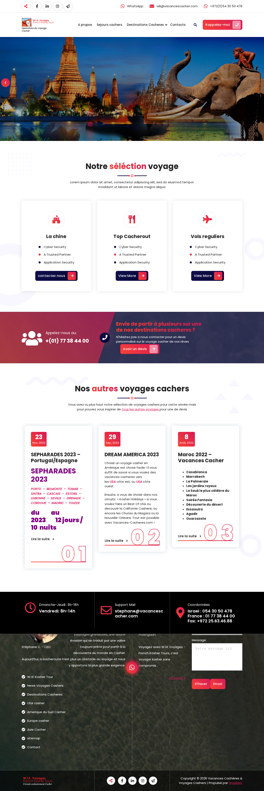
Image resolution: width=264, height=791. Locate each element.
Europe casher (38, 720)
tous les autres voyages (141, 409)
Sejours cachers (109, 25)
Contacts (178, 25)
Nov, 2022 (38, 438)
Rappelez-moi (217, 24)
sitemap (33, 738)
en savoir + (177, 678)
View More (127, 275)
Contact (33, 747)
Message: (199, 640)
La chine (56, 236)
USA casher (36, 703)
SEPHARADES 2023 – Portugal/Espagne (55, 457)
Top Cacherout (131, 236)
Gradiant (235, 783)
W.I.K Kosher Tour (40, 677)
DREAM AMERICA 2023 (132, 454)
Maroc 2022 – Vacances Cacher (201, 457)
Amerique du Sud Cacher (46, 712)
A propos (85, 25)
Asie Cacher (36, 729)
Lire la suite (40, 539)
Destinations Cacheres (145, 25)
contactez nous (51, 275)
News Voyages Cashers (45, 685)
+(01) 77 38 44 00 (67, 340)
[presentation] (5, 82)
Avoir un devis (135, 349)
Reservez (127, 104)
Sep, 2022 (112, 438)
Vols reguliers (207, 236)
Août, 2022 (186, 438)
